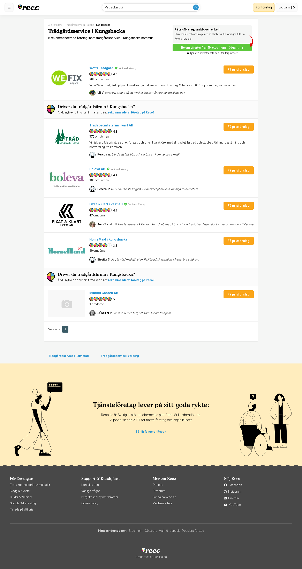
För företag (264, 7)
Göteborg (151, 530)
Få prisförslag (239, 69)
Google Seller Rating (23, 503)
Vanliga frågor (90, 491)
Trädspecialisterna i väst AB (111, 125)
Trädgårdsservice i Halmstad (68, 356)
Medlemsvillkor (162, 503)
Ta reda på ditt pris (21, 509)
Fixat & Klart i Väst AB (106, 204)
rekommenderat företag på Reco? (131, 112)
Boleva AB (97, 169)
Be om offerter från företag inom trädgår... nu (212, 47)
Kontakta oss (90, 484)
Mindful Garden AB (103, 293)
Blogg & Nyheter (20, 491)
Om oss (158, 484)
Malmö (163, 530)
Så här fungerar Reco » (151, 431)
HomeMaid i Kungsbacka (108, 239)
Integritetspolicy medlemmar (99, 497)
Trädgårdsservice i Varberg (120, 356)
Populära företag (193, 530)
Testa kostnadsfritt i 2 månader (30, 484)
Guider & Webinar (21, 497)
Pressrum (159, 491)
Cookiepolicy (89, 503)
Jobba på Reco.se (164, 497)
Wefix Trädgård (101, 68)
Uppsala (175, 530)
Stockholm (136, 530)
